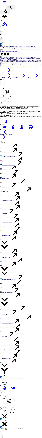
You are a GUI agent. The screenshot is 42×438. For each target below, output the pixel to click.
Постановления (25, 61)
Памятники (9, 46)
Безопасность (21, 378)
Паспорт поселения (12, 46)
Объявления (7, 46)
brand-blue (2, 434)
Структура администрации (33, 60)
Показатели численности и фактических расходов (9, 63)
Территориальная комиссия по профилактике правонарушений (6, 67)
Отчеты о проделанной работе (9, 60)
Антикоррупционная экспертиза (3, 61)
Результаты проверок (27, 60)
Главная (2, 102)
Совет (19, 378)
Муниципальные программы (28, 47)
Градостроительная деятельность (8, 47)
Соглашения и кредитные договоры (5, 51)
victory (2, 437)
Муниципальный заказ (38, 47)
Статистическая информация (8, 48)
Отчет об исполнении (2, 63)
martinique (2, 435)
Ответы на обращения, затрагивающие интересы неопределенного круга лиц (27, 64)
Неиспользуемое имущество (3, 46)
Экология (34, 46)
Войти (6, 431)
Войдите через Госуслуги (2, 432)
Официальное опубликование (15, 61)
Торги (11, 48)
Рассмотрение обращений (38, 64)
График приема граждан (6, 64)
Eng (1, 20)
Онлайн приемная (2, 64)
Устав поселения (10, 51)
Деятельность (6, 378)
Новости (18, 378)
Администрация (9, 378)
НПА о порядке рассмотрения (17, 64)
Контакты (13, 64)
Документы (1, 50)
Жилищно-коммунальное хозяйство (15, 47)
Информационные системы (3, 60)
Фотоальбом (32, 46)
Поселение (1, 45)
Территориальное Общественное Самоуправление (26, 46)
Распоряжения (37, 61)
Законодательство (10, 64)
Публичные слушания (33, 61)
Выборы (4, 47)
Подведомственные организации (18, 46)
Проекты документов (29, 61)
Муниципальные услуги (33, 47)
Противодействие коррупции (15, 48)
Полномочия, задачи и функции (21, 60)
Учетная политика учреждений (15, 51)
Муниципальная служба (39, 60)
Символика (30, 60)
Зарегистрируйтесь (2, 421)
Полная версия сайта (2, 385)
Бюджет (14, 378)
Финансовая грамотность (16, 63)
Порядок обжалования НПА (21, 61)
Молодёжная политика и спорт (22, 47)
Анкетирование (1, 47)
